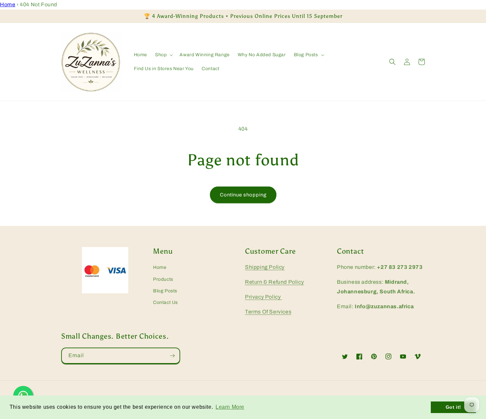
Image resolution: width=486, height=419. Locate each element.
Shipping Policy (265, 267)
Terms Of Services (268, 311)
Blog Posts (165, 290)
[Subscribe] (172, 356)
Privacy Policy (263, 297)
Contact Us (165, 302)
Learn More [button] (230, 407)
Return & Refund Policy (274, 282)
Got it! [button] (453, 407)
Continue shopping (243, 194)
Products (163, 279)
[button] (163, 55)
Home (7, 4)
